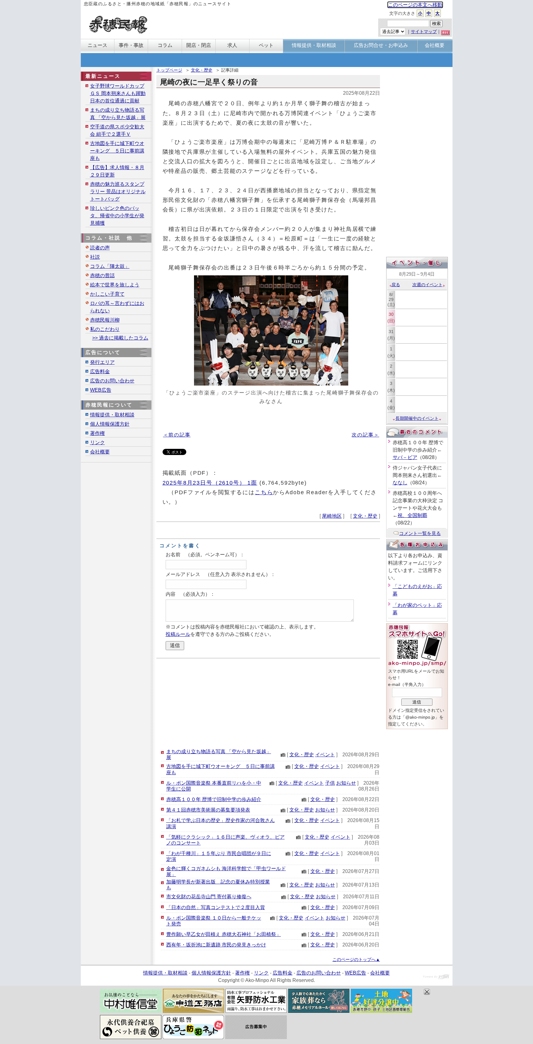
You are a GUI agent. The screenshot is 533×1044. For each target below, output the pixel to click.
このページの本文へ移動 (415, 4)
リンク (97, 442)
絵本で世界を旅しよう (114, 284)
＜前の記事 (177, 434)
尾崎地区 (332, 516)
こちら (264, 492)
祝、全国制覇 (412, 515)
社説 (95, 257)
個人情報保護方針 (110, 424)
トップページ (169, 70)
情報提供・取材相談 (112, 414)
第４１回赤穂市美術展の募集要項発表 (208, 809)
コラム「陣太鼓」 (110, 266)
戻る (395, 284)
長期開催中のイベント (417, 418)
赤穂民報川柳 (105, 320)
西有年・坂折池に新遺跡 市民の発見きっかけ (216, 944)
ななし (400, 482)
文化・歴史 (202, 70)
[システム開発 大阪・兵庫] (436, 977)
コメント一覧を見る (420, 533)
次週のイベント (427, 284)
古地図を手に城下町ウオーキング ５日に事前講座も (117, 151)
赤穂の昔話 (102, 275)
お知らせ (346, 783)
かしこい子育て (107, 294)
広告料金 (100, 371)
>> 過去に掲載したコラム (120, 337)
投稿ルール (178, 634)
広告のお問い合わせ (112, 380)
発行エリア (102, 362)
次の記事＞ (365, 434)
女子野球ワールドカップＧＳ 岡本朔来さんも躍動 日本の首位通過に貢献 (118, 93)
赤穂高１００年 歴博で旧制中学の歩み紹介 (213, 799)
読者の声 (100, 247)
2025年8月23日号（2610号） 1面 (210, 482)
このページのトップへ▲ (356, 959)
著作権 (97, 433)
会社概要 (100, 451)
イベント (325, 754)
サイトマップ (424, 31)
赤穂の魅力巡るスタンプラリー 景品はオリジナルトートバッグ (118, 192)
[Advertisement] (268, 703)
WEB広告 (100, 390)
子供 (330, 783)
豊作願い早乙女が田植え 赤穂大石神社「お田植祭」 (223, 934)
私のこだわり (105, 329)
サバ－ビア (405, 457)
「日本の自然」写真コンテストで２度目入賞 (215, 907)
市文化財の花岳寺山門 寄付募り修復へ (208, 896)
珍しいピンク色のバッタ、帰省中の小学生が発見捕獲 (117, 216)
